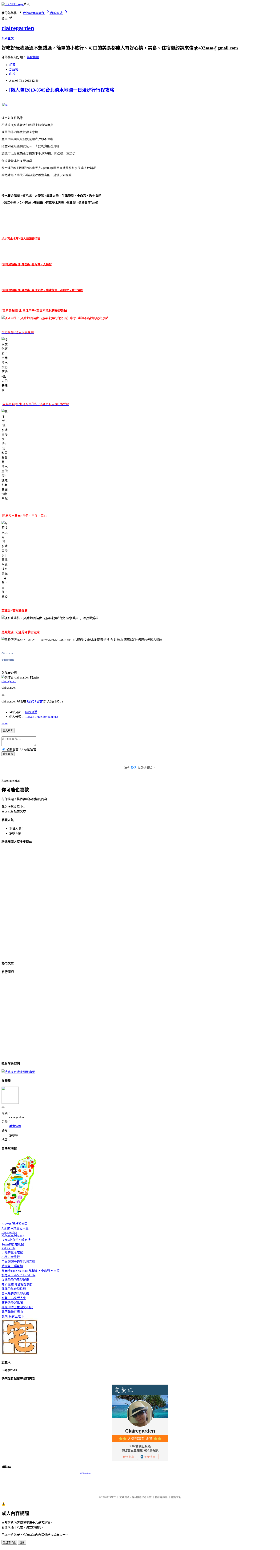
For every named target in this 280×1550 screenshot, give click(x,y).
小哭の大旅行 (11, 1257)
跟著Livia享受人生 (14, 1298)
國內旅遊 (31, 712)
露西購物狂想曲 (12, 1311)
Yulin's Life (8, 1248)
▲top (5, 723)
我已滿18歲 (9, 1542)
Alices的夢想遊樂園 (14, 1223)
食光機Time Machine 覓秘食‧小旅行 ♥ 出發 (31, 1270)
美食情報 (33, 57)
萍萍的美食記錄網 (14, 1289)
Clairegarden (7, 653)
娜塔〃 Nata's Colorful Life (18, 1275)
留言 (40, 701)
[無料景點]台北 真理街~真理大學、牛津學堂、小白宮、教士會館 (42, 290)
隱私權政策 (161, 1497)
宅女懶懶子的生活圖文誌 (18, 1261)
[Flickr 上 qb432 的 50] (5, 104)
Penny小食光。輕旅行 (16, 1239)
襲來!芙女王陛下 (13, 1316)
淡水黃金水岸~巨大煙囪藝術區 (21, 238)
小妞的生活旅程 (12, 1252)
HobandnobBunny (13, 1235)
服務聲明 (176, 1497)
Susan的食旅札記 (13, 1244)
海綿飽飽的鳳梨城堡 (15, 1279)
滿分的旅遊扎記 (12, 1302)
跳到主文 (8, 38)
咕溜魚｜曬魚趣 (12, 1266)
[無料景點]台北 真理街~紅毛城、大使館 (27, 264)
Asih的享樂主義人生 (15, 1228)
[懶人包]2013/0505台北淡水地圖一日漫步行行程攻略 (61, 90)
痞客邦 (31, 701)
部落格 (13, 69)
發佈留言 (8, 754)
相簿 (12, 64)
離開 (21, 1542)
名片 (12, 74)
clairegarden (18, 28)
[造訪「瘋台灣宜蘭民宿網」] (18, 1072)
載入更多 (8, 730)
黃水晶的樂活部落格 (15, 1293)
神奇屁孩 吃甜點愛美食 (17, 1284)
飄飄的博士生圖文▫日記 (17, 1307)
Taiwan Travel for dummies (41, 716)
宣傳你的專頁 (8, 660)
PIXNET (111, 1497)
